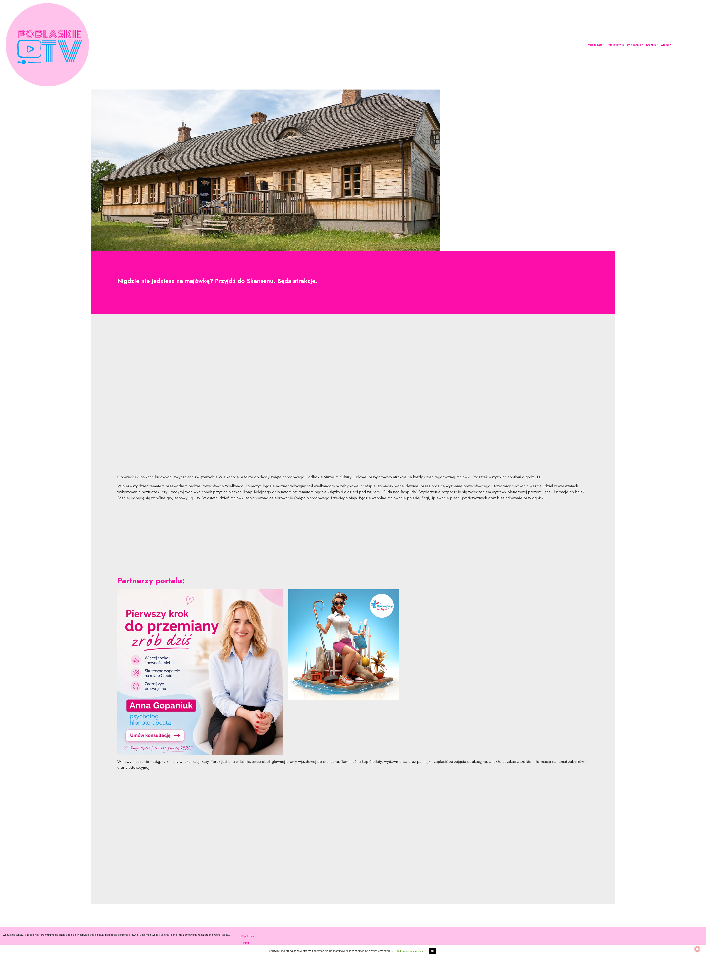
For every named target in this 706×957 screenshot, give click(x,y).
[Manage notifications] (697, 949)
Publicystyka (616, 44)
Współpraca (247, 936)
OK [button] (432, 951)
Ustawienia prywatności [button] (410, 951)
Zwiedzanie (634, 44)
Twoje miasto (594, 44)
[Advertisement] (353, 396)
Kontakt (245, 943)
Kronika (651, 44)
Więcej (665, 44)
